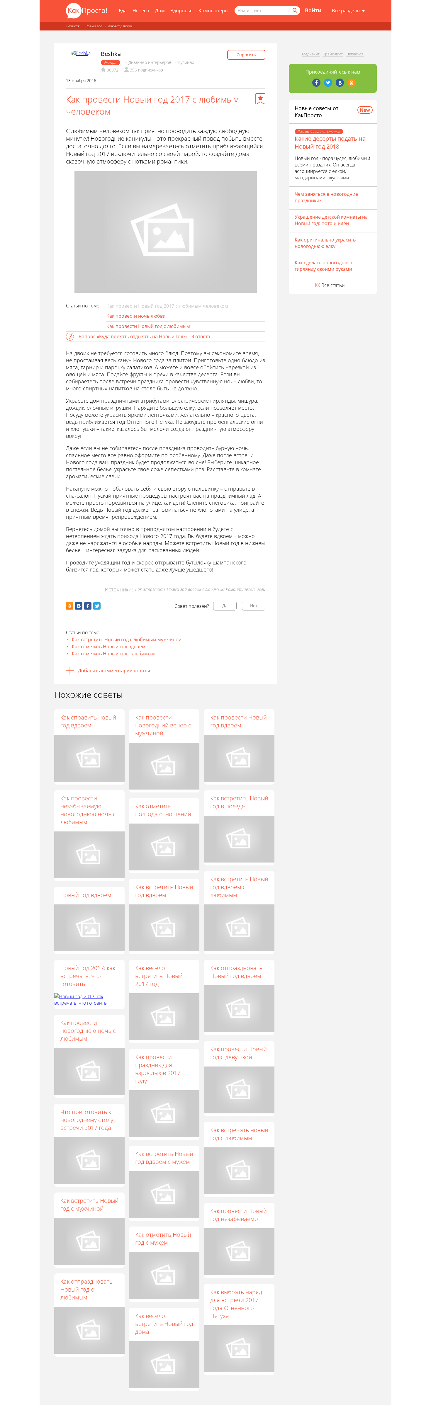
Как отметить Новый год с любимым (113, 653)
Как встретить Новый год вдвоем (164, 891)
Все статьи (333, 285)
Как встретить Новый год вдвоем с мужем (164, 1158)
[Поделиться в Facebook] (87, 606)
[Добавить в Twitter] (97, 606)
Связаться (355, 54)
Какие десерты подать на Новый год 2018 (330, 142)
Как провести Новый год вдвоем (238, 721)
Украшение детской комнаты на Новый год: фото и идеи (331, 220)
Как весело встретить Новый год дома (164, 1324)
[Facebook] (316, 83)
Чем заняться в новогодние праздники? (326, 197)
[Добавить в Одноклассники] (69, 606)
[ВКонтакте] (340, 83)
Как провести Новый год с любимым (148, 326)
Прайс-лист (333, 54)
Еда (123, 10)
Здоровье (182, 10)
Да (225, 605)
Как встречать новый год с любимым (239, 1134)
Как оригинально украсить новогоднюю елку (325, 243)
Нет (253, 605)
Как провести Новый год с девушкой (238, 1053)
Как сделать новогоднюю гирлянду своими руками (323, 265)
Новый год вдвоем (85, 895)
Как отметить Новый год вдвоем (108, 646)
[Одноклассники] (351, 83)
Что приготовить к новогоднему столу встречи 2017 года (86, 1120)
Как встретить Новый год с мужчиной (89, 1204)
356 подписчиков (146, 70)
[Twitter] (328, 83)
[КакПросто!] (86, 10)
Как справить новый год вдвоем (88, 721)
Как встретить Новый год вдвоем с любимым (239, 887)
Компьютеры (213, 10)
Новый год (93, 25)
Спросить (246, 54)
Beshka (111, 54)
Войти (313, 10)
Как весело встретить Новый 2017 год (159, 976)
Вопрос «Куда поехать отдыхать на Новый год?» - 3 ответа (144, 336)
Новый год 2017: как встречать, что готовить (87, 976)
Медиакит (311, 54)
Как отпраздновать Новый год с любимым (86, 1289)
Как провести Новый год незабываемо (238, 1215)
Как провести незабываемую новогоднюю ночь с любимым (88, 810)
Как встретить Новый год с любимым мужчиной (126, 639)
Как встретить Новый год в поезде (239, 802)
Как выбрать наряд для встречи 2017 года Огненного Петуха (236, 1304)
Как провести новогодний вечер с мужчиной (163, 725)
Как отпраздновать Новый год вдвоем (236, 972)
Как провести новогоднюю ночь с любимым (88, 1030)
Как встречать (120, 25)
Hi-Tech (141, 10)
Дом (160, 10)
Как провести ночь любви (136, 316)
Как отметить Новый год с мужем (163, 1238)
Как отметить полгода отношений (163, 810)
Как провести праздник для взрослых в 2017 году (157, 1069)
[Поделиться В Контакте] (78, 606)
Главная (72, 25)
